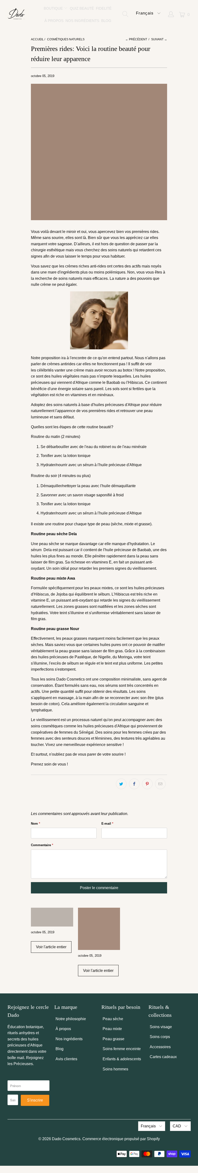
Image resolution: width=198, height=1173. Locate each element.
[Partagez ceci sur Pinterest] (147, 784)
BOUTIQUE (54, 8)
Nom (35, 823)
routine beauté (98, 427)
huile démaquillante (119, 486)
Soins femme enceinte (122, 1049)
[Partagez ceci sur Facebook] (134, 784)
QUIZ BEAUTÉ (82, 8)
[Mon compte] (171, 14)
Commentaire (42, 845)
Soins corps (160, 1037)
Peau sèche (113, 1019)
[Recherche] (126, 14)
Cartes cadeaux (163, 1057)
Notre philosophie (71, 1019)
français (145, 13)
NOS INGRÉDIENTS (82, 21)
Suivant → (159, 39)
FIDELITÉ (104, 8)
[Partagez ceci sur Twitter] (121, 784)
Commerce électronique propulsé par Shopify (121, 1139)
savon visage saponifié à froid (98, 495)
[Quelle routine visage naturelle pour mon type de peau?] (99, 929)
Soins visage (161, 1027)
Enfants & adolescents (122, 1059)
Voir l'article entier (51, 947)
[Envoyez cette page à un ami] (160, 784)
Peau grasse (113, 1039)
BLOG (106, 21)
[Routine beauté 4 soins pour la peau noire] (52, 917)
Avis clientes (66, 1059)
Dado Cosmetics (66, 1139)
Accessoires (160, 1047)
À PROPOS (54, 21)
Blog (60, 1049)
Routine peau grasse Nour (55, 629)
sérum (88, 465)
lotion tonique (79, 456)
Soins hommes (115, 1069)
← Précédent (136, 39)
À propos (63, 1029)
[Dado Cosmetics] (17, 14)
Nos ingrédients (69, 1039)
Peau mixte (112, 1029)
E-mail (107, 823)
